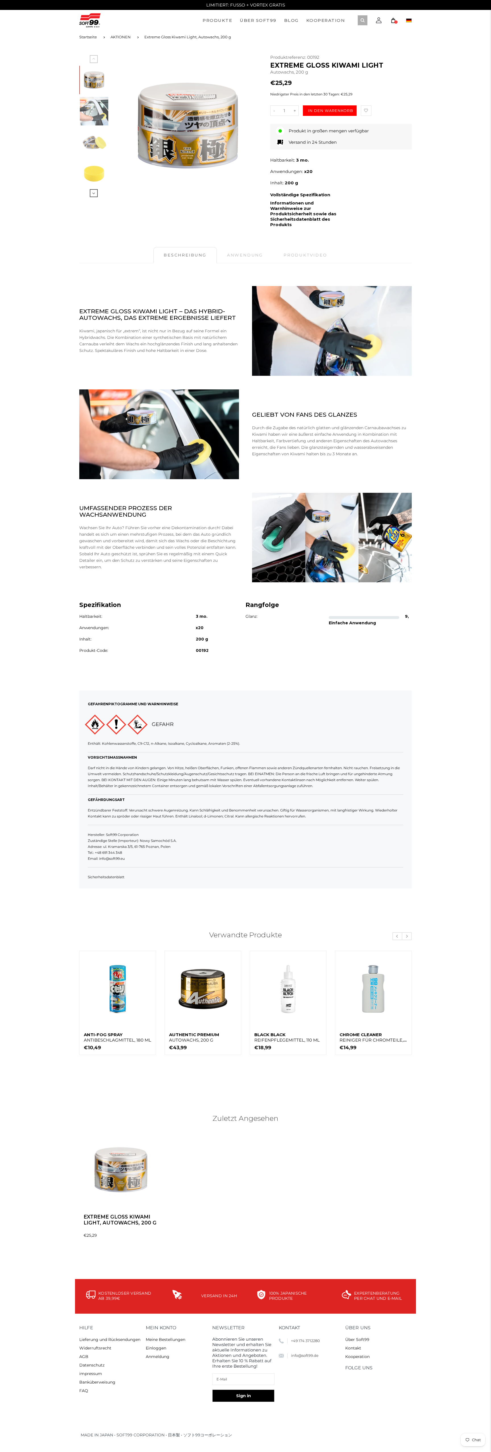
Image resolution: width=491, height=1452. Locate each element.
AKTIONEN (121, 37)
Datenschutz (92, 1365)
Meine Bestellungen (165, 1339)
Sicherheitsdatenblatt (106, 877)
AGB (83, 1356)
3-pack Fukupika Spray (197, 1037)
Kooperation (357, 1356)
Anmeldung (157, 1356)
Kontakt (353, 1348)
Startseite (88, 37)
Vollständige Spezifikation (300, 194)
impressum (90, 1373)
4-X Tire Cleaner (287, 1037)
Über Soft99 (357, 1339)
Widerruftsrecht (95, 1348)
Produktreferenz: (288, 57)
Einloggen (156, 1348)
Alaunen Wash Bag (363, 1037)
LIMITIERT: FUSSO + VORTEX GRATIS (245, 5)
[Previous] (124, 126)
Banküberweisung (97, 1382)
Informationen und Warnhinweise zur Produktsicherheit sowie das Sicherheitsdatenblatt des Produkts (303, 213)
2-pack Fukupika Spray (112, 1037)
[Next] (252, 126)
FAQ (83, 1390)
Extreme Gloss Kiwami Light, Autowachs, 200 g (187, 37)
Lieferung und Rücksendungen (109, 1339)
